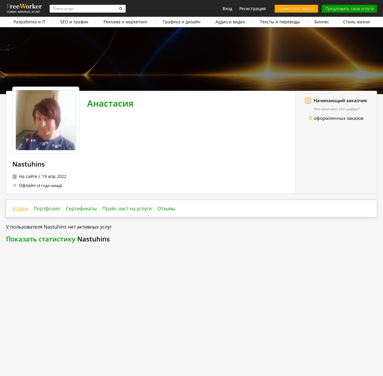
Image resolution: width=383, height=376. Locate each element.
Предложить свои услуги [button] (349, 8)
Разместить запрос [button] (296, 8)
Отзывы (166, 208)
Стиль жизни (356, 22)
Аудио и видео (230, 22)
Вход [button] (227, 8)
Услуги (20, 208)
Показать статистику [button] (40, 238)
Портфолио (47, 208)
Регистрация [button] (252, 8)
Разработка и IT (29, 22)
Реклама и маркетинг (126, 22)
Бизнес (321, 22)
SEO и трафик (74, 22)
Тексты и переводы (280, 22)
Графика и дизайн (181, 22)
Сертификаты (81, 208)
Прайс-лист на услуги (127, 208)
